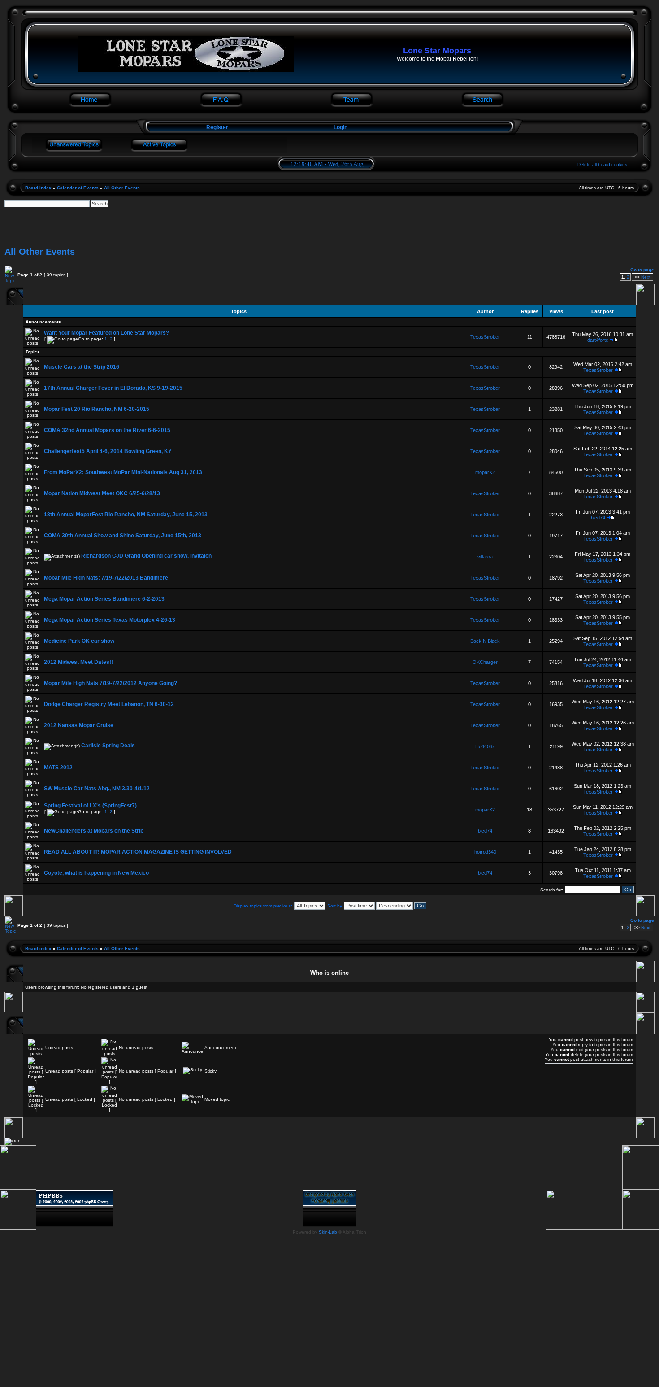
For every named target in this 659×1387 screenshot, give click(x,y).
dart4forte (597, 340)
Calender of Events (78, 187)
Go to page (642, 269)
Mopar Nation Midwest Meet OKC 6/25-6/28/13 (102, 493)
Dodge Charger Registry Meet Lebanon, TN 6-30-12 (109, 704)
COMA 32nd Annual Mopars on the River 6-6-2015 (107, 430)
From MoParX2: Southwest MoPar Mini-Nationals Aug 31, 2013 (123, 472)
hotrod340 (485, 852)
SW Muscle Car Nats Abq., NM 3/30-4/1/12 (97, 788)
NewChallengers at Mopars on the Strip (93, 831)
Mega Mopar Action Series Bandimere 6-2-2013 (104, 599)
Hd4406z (485, 746)
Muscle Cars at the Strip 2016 (81, 367)
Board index (38, 187)
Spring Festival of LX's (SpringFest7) (90, 806)
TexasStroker (485, 337)
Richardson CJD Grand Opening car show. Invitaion (146, 556)
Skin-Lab (328, 1232)
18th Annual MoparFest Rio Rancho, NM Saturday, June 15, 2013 (126, 514)
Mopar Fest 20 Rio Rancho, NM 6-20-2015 (96, 409)
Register (216, 127)
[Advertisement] (329, 227)
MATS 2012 (58, 767)
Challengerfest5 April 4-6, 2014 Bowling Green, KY (108, 451)
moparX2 (485, 472)
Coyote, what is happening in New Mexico (96, 873)
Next (645, 277)
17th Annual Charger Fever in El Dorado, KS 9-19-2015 (113, 388)
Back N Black (485, 641)
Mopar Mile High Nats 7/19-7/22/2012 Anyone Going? (110, 683)
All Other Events (122, 187)
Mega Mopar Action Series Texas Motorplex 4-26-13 (109, 620)
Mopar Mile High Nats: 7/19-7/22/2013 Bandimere (106, 578)
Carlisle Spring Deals (108, 745)
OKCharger (485, 662)
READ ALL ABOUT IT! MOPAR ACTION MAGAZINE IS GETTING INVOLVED (138, 852)
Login (340, 127)
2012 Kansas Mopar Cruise (78, 725)
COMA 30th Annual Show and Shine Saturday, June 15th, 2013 (122, 535)
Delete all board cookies (602, 164)
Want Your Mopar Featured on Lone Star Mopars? (106, 333)
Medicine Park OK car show (79, 641)
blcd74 (598, 517)
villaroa (485, 556)
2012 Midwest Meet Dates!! (78, 662)
